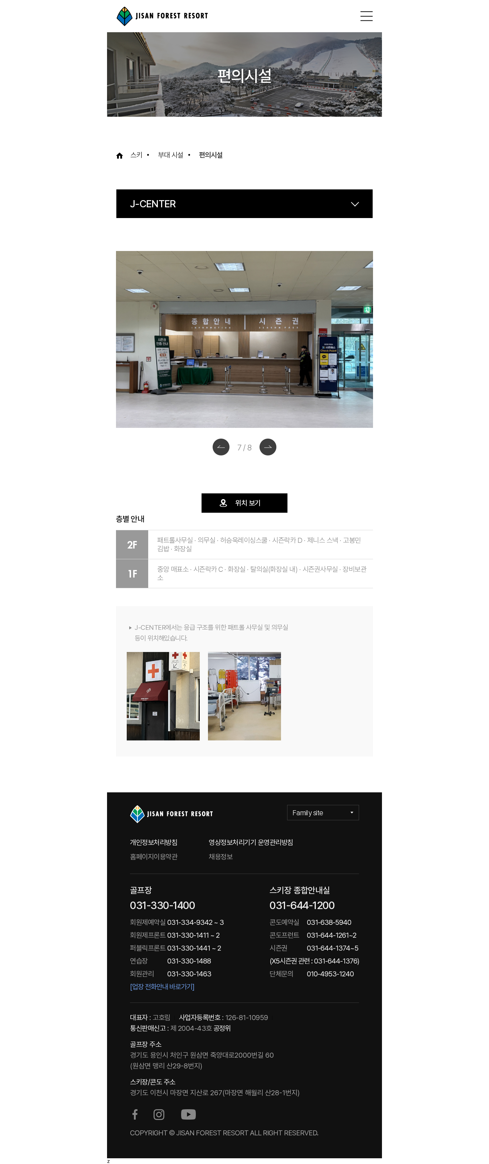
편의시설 (211, 155)
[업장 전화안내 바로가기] (162, 986)
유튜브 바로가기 (188, 1114)
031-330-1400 (162, 905)
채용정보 (220, 857)
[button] (221, 447)
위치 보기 (248, 503)
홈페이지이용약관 (153, 857)
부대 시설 (170, 155)
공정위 (222, 1028)
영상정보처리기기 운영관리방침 (251, 842)
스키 (136, 155)
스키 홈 (162, 16)
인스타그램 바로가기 (159, 1114)
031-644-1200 (302, 905)
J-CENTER (152, 204)
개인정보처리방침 (153, 842)
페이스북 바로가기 (135, 1114)
